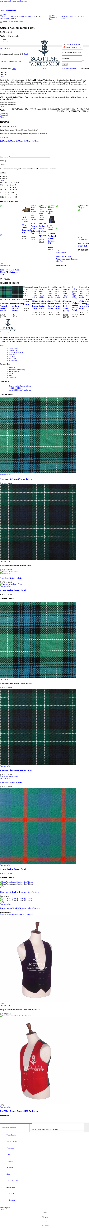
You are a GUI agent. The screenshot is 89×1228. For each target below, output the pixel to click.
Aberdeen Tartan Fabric (27, 301)
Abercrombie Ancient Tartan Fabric (6, 307)
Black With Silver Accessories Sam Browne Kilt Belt (66, 258)
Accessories (13, 360)
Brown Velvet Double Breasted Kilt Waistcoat (20, 908)
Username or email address (72, 52)
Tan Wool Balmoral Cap (26, 228)
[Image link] (8, 334)
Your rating (4, 137)
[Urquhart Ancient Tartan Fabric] (58, 293)
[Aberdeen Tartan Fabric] (27, 291)
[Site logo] (44, 109)
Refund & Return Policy (17, 370)
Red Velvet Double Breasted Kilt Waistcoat (19, 1111)
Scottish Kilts (13, 350)
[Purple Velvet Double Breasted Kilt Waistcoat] (16, 914)
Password (66, 58)
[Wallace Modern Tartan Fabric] (82, 293)
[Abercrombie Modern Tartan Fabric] (17, 297)
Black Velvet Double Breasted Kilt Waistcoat (19, 892)
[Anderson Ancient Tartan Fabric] (43, 293)
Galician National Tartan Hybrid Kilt (52, 238)
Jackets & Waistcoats (16, 352)
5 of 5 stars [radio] (35, 141)
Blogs (11, 375)
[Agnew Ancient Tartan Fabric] (11, 584)
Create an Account (73, 44)
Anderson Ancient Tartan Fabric (43, 305)
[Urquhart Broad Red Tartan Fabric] (67, 293)
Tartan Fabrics (13, 349)
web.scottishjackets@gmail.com (20, 390)
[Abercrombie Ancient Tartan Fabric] (6, 297)
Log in (65, 64)
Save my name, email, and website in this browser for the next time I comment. (30, 169)
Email (2, 165)
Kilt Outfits (12, 358)
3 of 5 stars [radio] (19, 141)
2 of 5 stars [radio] (11, 141)
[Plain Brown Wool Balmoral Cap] (35, 214)
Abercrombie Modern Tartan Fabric (17, 307)
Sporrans (12, 354)
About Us (12, 368)
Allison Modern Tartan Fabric (35, 305)
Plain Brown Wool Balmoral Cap (35, 228)
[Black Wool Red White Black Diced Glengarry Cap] (11, 206)
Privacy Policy (14, 372)
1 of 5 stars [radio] (3, 141)
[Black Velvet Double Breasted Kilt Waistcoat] (16, 882)
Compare (12, 1200)
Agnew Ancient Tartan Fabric (13, 590)
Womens (12, 356)
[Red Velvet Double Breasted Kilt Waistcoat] (15, 1016)
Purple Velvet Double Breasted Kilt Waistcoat (20, 1010)
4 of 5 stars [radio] (27, 141)
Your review (5, 157)
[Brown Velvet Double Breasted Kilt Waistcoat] (16, 898)
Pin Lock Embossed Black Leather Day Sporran (43, 230)
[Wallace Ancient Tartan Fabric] (75, 295)
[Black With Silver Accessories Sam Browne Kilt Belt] (67, 206)
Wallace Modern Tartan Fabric (82, 305)
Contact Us (12, 377)
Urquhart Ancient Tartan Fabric (58, 305)
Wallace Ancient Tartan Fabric (75, 306)
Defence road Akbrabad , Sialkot (20, 386)
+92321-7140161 (15, 388)
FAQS (11, 373)
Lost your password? (69, 68)
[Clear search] (82, 1127)
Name (2, 161)
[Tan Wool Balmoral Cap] (26, 215)
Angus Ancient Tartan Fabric (51, 305)
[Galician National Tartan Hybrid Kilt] (52, 214)
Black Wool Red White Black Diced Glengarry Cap (10, 272)
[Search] (86, 1127)
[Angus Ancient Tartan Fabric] (51, 293)
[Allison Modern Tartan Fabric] (35, 293)
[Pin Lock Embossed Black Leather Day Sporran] (43, 214)
